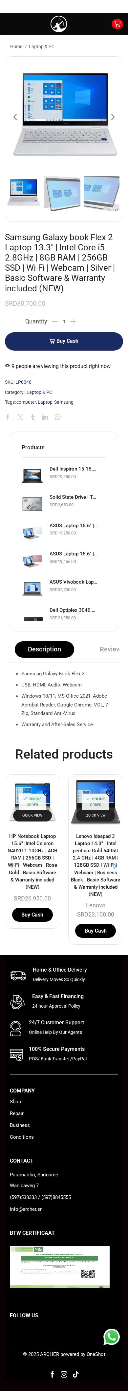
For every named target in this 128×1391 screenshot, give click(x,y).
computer (26, 402)
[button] (15, 117)
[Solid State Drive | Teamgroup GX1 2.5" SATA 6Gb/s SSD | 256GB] (32, 504)
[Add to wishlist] (47, 790)
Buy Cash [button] (32, 915)
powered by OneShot (82, 1354)
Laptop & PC (41, 46)
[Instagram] (64, 1374)
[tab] (44, 649)
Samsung (64, 402)
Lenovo (95, 905)
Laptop (45, 402)
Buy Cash (67, 341)
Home (16, 46)
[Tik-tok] (76, 1374)
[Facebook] (52, 1374)
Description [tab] (44, 649)
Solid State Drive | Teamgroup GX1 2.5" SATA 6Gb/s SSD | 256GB (74, 497)
